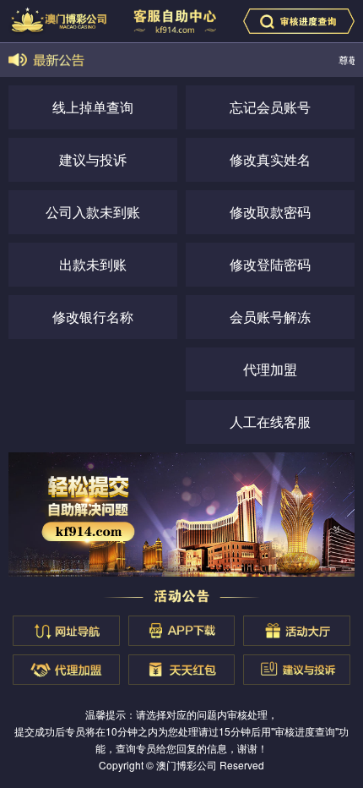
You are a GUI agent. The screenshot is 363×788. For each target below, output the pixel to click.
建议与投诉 (93, 159)
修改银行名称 (92, 316)
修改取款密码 (270, 212)
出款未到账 (93, 264)
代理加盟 (270, 369)
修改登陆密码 (270, 264)
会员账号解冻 (270, 316)
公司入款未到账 (93, 212)
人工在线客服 (270, 421)
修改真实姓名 (270, 159)
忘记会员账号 (270, 107)
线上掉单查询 (92, 107)
